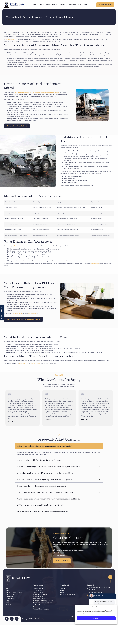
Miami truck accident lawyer (23, 246)
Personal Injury (38, 588)
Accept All (96, 618)
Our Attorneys (10, 594)
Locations (62, 4)
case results (95, 263)
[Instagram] (12, 619)
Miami (62, 590)
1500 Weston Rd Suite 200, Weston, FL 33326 (70, 550)
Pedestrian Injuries (39, 598)
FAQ (79, 4)
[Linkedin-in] (17, 619)
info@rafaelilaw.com (62, 553)
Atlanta (62, 592)
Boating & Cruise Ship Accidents (43, 600)
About (40, 4)
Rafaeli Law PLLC (11, 39)
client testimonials (17, 313)
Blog (7, 602)
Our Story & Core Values (14, 592)
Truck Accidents (38, 592)
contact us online (35, 364)
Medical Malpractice (39, 604)
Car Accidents (37, 590)
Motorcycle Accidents (40, 594)
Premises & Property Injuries (42, 602)
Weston (62, 588)
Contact (85, 4)
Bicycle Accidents (38, 596)
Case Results (10, 596)
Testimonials (72, 4)
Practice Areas (50, 4)
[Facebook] (7, 619)
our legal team (32, 313)
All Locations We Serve (67, 594)
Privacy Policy (96, 622)
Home (34, 4)
